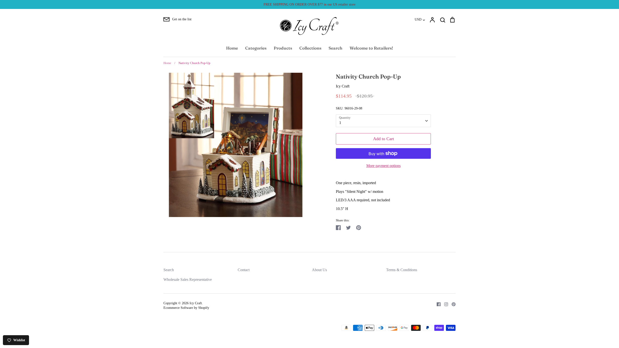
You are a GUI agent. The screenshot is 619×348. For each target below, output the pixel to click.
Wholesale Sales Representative (187, 279)
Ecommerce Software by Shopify (186, 308)
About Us (319, 270)
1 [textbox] (340, 123)
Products (283, 48)
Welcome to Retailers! (371, 48)
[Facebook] (437, 304)
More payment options (383, 166)
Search (335, 48)
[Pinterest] (452, 304)
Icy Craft (342, 86)
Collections (310, 48)
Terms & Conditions (401, 270)
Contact (244, 270)
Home (232, 48)
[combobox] (383, 120)
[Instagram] (444, 304)
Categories (255, 48)
